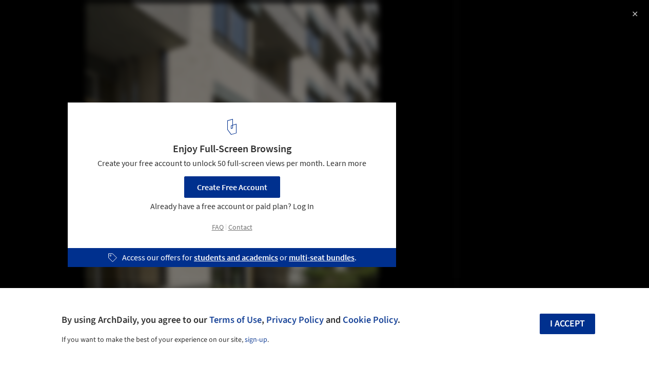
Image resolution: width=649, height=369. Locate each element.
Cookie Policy (370, 319)
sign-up (256, 340)
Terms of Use (235, 319)
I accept (567, 323)
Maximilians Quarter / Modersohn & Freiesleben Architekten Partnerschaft (133, 27)
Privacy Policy (295, 319)
